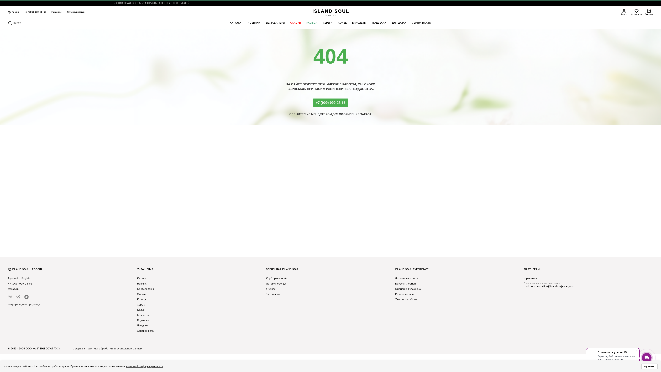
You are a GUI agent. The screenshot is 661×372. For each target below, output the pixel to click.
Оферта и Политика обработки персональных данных (107, 349)
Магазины (56, 12)
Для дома (399, 23)
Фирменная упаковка (408, 289)
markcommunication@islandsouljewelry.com (549, 287)
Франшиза (530, 279)
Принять (649, 366)
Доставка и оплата (406, 279)
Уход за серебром (406, 299)
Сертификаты (422, 23)
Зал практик (273, 294)
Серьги (327, 23)
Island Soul (20, 269)
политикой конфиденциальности (144, 366)
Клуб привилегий (76, 12)
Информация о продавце (24, 305)
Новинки (254, 23)
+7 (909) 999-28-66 (35, 12)
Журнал (271, 289)
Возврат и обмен (405, 284)
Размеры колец (404, 294)
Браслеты (359, 23)
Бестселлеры (275, 23)
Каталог (236, 23)
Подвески (379, 23)
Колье (342, 23)
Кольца (311, 23)
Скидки (295, 23)
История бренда (276, 284)
